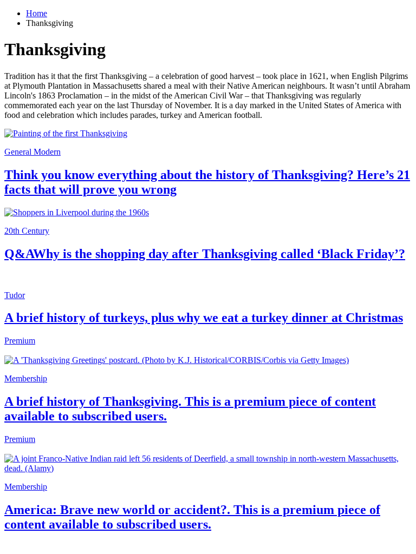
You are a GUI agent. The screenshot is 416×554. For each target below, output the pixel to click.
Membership (25, 378)
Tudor (14, 295)
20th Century (26, 230)
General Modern (32, 151)
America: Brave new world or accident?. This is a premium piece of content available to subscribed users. (192, 517)
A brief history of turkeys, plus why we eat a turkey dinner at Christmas (203, 318)
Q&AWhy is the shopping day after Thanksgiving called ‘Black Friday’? (204, 254)
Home (36, 13)
